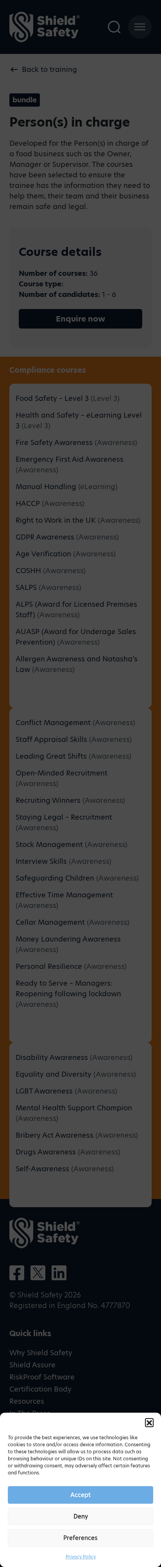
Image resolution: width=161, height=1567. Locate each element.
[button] (149, 1422)
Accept (80, 1495)
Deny (80, 1516)
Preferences (80, 1538)
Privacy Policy (81, 1556)
